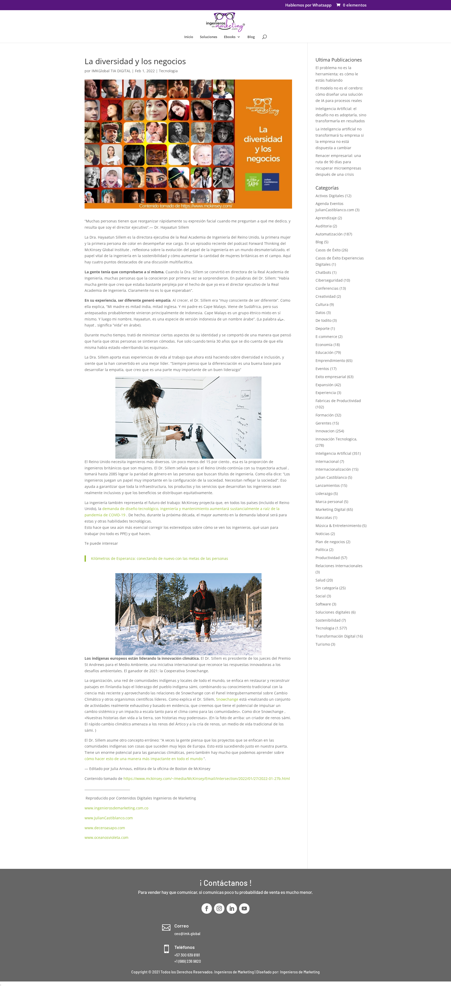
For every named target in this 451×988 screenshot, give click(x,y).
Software (323, 604)
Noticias (323, 533)
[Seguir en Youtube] (244, 908)
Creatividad (326, 296)
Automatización (329, 234)
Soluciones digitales (333, 612)
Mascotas (324, 517)
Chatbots (323, 272)
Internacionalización (333, 469)
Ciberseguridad (329, 280)
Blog (251, 37)
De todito (323, 320)
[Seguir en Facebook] (206, 908)
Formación (325, 415)
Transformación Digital (335, 636)
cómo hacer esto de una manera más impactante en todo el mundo (144, 758)
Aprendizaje (326, 217)
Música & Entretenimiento (338, 525)
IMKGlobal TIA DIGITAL (111, 70)
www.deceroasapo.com (105, 827)
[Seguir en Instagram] (219, 908)
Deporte (323, 328)
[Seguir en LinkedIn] (232, 908)
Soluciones (208, 37)
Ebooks (229, 37)
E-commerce (326, 336)
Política (322, 549)
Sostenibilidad (328, 620)
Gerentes (323, 423)
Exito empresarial (331, 376)
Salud (320, 580)
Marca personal (329, 501)
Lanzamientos (328, 485)
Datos (320, 312)
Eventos (322, 368)
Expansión (325, 384)
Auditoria (324, 225)
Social (321, 595)
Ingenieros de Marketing (300, 972)
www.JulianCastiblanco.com (109, 817)
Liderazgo (324, 493)
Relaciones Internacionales (339, 565)
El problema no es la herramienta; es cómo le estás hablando (337, 74)
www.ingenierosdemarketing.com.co (116, 807)
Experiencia (326, 392)
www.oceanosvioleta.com (106, 837)
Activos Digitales (330, 195)
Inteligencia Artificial (333, 453)
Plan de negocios (330, 541)
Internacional (327, 461)
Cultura (322, 304)
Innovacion (325, 430)
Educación (325, 352)
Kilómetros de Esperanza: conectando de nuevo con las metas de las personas (159, 558)
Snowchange (227, 699)
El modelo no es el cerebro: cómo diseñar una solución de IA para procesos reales (339, 94)
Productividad (328, 557)
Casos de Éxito (328, 249)
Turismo (323, 644)
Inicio (188, 37)
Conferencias (327, 288)
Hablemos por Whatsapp (308, 5)
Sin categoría (327, 587)
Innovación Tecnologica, (336, 439)
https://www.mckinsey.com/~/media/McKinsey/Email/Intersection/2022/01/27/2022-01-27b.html (206, 778)
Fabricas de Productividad (338, 400)
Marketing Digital (331, 509)
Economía (324, 344)
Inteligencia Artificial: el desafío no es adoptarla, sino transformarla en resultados (341, 115)
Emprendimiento (330, 360)
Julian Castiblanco (331, 477)
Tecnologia (168, 70)
